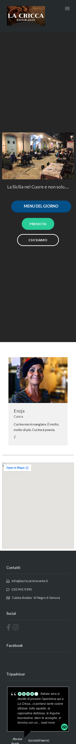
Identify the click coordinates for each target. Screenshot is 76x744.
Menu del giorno (41, 206)
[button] (38, 224)
